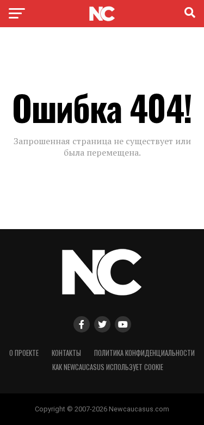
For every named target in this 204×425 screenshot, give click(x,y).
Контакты (66, 353)
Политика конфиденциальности (144, 353)
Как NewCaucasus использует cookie (107, 367)
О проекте (24, 353)
